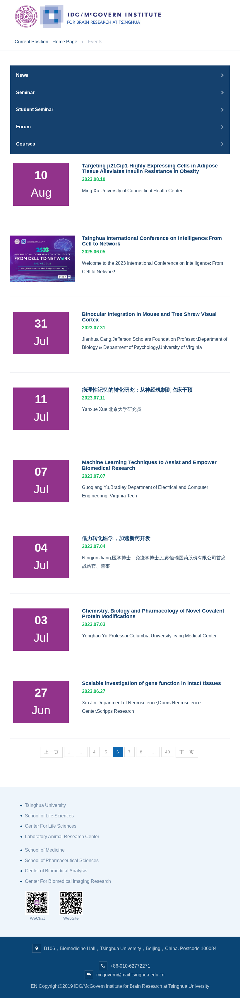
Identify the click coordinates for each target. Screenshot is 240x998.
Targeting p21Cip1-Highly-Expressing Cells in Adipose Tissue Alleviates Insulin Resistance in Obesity (150, 168)
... (82, 752)
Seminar (25, 92)
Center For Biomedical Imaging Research (68, 881)
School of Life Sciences (49, 815)
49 (167, 752)
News (22, 75)
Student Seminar (34, 109)
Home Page (64, 41)
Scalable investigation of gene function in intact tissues (151, 683)
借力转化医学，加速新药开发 (116, 538)
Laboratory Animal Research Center (62, 836)
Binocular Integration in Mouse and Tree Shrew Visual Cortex (149, 317)
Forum (23, 126)
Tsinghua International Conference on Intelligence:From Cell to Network (152, 241)
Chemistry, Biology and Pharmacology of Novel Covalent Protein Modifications (153, 613)
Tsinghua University (45, 805)
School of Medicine (45, 849)
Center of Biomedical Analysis (56, 870)
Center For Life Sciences (50, 826)
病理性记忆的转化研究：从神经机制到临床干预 (137, 390)
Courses (25, 143)
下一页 (186, 752)
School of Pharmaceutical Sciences (62, 860)
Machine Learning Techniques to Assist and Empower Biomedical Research (149, 465)
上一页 (51, 752)
